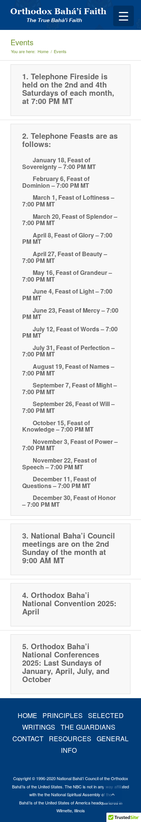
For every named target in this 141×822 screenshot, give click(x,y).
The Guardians (88, 726)
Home (43, 51)
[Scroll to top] (112, 794)
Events (22, 42)
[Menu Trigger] (123, 16)
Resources (70, 738)
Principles (62, 715)
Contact (28, 738)
